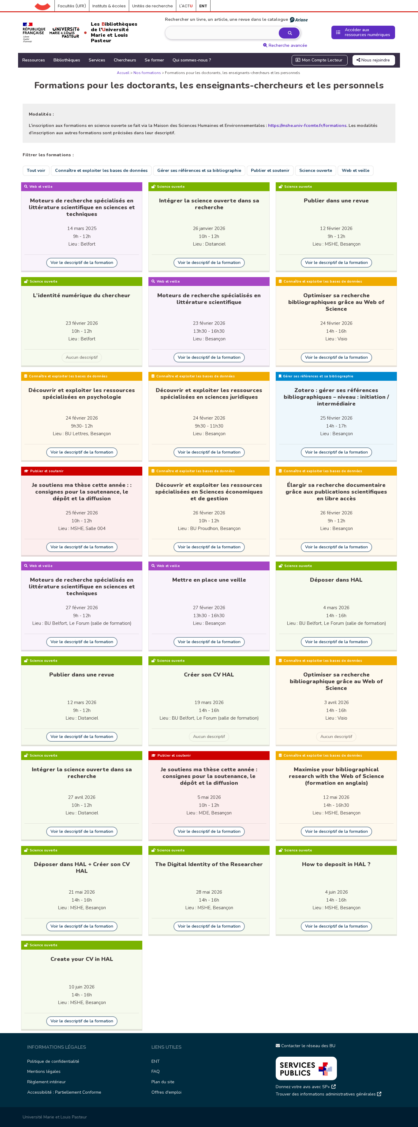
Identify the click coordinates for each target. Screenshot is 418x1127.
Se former (154, 60)
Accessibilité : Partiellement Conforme (64, 1092)
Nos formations (147, 72)
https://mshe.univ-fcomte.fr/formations (307, 125)
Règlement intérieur (46, 1082)
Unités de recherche (152, 6)
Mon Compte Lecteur (321, 60)
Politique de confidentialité (53, 1061)
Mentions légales (44, 1071)
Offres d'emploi (166, 1092)
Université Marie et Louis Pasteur (55, 1117)
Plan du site (162, 1082)
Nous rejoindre (375, 60)
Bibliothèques (67, 60)
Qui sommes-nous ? (192, 60)
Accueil (45, 6)
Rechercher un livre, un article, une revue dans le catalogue (226, 19)
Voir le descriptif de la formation (81, 262)
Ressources (33, 60)
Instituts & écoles (109, 6)
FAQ (155, 1071)
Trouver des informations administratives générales (326, 1094)
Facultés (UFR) (72, 6)
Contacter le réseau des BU (307, 1046)
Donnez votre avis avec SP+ (303, 1087)
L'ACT (186, 6)
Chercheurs (125, 60)
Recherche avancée (287, 45)
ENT (155, 1061)
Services (97, 60)
